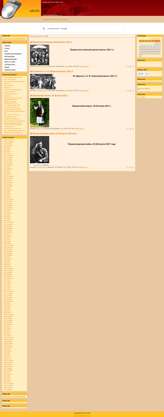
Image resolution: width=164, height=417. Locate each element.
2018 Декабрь (8, 320)
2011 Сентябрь (8, 155)
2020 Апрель (8, 351)
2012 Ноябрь (8, 180)
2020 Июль (7, 357)
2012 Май (7, 170)
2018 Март (7, 303)
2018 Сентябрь (8, 314)
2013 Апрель (8, 190)
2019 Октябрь (8, 339)
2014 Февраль (8, 209)
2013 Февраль (8, 186)
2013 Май (7, 192)
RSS (60, 15)
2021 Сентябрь (8, 383)
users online (141, 97)
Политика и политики (11, 89)
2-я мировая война (10, 107)
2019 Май (7, 330)
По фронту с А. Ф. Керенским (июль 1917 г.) (53, 71)
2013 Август (8, 197)
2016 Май (7, 261)
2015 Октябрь (8, 247)
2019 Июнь (7, 332)
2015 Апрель (8, 236)
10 (140, 48)
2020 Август (8, 358)
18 (143, 50)
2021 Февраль (8, 370)
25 (143, 53)
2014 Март (7, 211)
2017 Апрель (8, 282)
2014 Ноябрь (8, 226)
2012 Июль (7, 172)
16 (159, 48)
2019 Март (7, 326)
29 (155, 53)
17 (140, 50)
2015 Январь (8, 230)
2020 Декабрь (8, 366)
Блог (6, 51)
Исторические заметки (11, 77)
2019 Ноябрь (8, 341)
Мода (6, 96)
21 (152, 50)
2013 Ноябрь (8, 203)
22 (155, 50)
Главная (45, 19)
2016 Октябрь (8, 270)
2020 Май (7, 353)
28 (152, 53)
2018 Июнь (7, 309)
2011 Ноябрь (8, 159)
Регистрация (59, 19)
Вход (66, 19)
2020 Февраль (8, 347)
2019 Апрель (8, 328)
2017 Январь (8, 276)
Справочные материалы (13, 53)
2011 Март (7, 147)
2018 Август (8, 312)
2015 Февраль (8, 232)
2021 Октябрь (8, 385)
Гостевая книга (9, 64)
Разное (6, 87)
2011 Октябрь (8, 157)
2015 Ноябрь (8, 249)
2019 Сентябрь (8, 337)
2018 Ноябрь (8, 318)
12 (146, 48)
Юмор (6, 83)
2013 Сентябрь (8, 199)
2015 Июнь (7, 239)
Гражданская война (10, 119)
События (7, 85)
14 (152, 48)
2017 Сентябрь (8, 291)
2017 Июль (7, 287)
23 (159, 50)
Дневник (51, 19)
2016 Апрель (8, 259)
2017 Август (8, 289)
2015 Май (7, 238)
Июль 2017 (154, 38)
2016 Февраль (8, 255)
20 (149, 50)
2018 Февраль (8, 301)
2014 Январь (8, 207)
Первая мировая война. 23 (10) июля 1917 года (54, 133)
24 (140, 53)
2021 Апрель (8, 374)
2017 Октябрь (8, 293)
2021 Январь (8, 368)
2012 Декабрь (8, 182)
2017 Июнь (7, 286)
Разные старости (9, 94)
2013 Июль (7, 195)
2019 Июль (7, 333)
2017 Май (7, 284)
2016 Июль (7, 264)
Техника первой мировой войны (14, 111)
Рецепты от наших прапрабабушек (10, 102)
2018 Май (7, 307)
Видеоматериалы (10, 59)
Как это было (8, 79)
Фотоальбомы (9, 56)
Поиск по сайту (9, 62)
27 (149, 53)
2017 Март (7, 280)
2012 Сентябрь (8, 176)
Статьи (6, 48)
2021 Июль (7, 380)
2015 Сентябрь (8, 245)
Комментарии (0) (84, 66)
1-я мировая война (10, 105)
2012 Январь (8, 163)
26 (146, 53)
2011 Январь (8, 144)
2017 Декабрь (8, 297)
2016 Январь (8, 253)
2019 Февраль (8, 324)
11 (143, 48)
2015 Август (8, 243)
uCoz (89, 415)
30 (159, 53)
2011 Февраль (8, 145)
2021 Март (7, 372)
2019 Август (8, 335)
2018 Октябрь (8, 316)
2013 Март (7, 188)
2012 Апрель (8, 168)
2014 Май (7, 215)
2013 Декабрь (8, 205)
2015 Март (7, 234)
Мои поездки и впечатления (13, 81)
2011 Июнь (7, 149)
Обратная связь (10, 70)
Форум (6, 67)
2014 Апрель (8, 213)
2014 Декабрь (8, 228)
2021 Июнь (7, 378)
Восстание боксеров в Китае (13, 130)
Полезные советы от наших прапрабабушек (13, 98)
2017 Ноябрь (8, 295)
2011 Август (7, 153)
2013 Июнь (7, 193)
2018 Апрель (8, 305)
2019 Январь (8, 322)
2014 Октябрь (8, 224)
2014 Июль (7, 218)
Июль (43, 36)
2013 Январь (8, 184)
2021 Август (8, 381)
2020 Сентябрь (8, 360)
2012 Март (7, 167)
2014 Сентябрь (8, 222)
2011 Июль (7, 151)
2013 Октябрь (8, 201)
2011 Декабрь (8, 161)
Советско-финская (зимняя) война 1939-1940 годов (13, 123)
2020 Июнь (7, 355)
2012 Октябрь (8, 178)
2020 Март (7, 349)
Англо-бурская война (11, 128)
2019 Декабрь (8, 343)
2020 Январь (8, 345)
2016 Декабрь (8, 274)
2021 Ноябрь (8, 387)
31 (140, 55)
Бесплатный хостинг (80, 415)
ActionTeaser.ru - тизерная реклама (13, 38)
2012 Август (8, 174)
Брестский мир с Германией (13, 121)
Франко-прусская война (12, 132)
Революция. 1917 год (11, 115)
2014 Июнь (7, 216)
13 (149, 48)
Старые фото (8, 91)
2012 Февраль (8, 165)
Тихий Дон (7, 126)
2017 (37, 36)
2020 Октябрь (8, 362)
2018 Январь (8, 299)
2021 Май (7, 376)
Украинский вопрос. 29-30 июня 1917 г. (50, 95)
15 (155, 48)
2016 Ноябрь (8, 272)
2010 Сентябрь (8, 142)
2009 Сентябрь (8, 140)
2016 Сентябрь (8, 268)
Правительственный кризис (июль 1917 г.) (52, 42)
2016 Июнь (7, 263)
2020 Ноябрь (8, 364)
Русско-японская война (11, 109)
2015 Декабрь (8, 251)
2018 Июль (7, 310)
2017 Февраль (8, 278)
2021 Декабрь (8, 389)
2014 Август (8, 220)
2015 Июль (7, 241)
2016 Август (8, 266)
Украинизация (8, 117)
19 (146, 50)
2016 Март (7, 257)
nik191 (66, 66)
